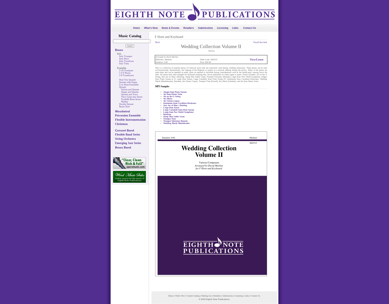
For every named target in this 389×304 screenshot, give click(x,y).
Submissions (205, 28)
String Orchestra (125, 138)
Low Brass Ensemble (129, 84)
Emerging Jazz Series (128, 143)
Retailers (188, 28)
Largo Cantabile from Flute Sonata (178, 110)
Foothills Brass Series (131, 99)
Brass (119, 50)
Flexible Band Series (127, 134)
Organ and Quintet (130, 92)
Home (136, 28)
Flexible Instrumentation (130, 119)
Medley (124, 101)
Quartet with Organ (128, 82)
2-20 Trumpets (126, 70)
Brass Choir (124, 106)
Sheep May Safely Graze (174, 116)
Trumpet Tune (169, 119)
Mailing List (206, 296)
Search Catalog (193, 296)
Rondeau (167, 114)
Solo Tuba (124, 63)
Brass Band (123, 147)
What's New (151, 28)
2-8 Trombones (126, 75)
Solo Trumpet (125, 56)
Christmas (121, 124)
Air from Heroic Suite (172, 94)
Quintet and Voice (129, 94)
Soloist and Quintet (130, 89)
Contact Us (249, 28)
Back (157, 42)
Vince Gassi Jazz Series (131, 97)
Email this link (260, 42)
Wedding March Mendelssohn (176, 123)
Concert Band (124, 130)
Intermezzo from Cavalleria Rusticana (179, 103)
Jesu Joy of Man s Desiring (175, 105)
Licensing (222, 28)
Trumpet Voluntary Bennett (175, 121)
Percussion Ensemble (128, 115)
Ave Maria (167, 99)
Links (235, 28)
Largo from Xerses (171, 107)
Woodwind (122, 111)
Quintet (122, 87)
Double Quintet (126, 104)
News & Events (170, 28)
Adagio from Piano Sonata (175, 92)
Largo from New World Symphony (178, 112)
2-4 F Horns (124, 73)
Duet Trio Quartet (127, 79)
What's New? (180, 296)
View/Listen (256, 59)
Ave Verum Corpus (171, 101)
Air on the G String (172, 96)
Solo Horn (124, 58)
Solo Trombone (126, 61)
